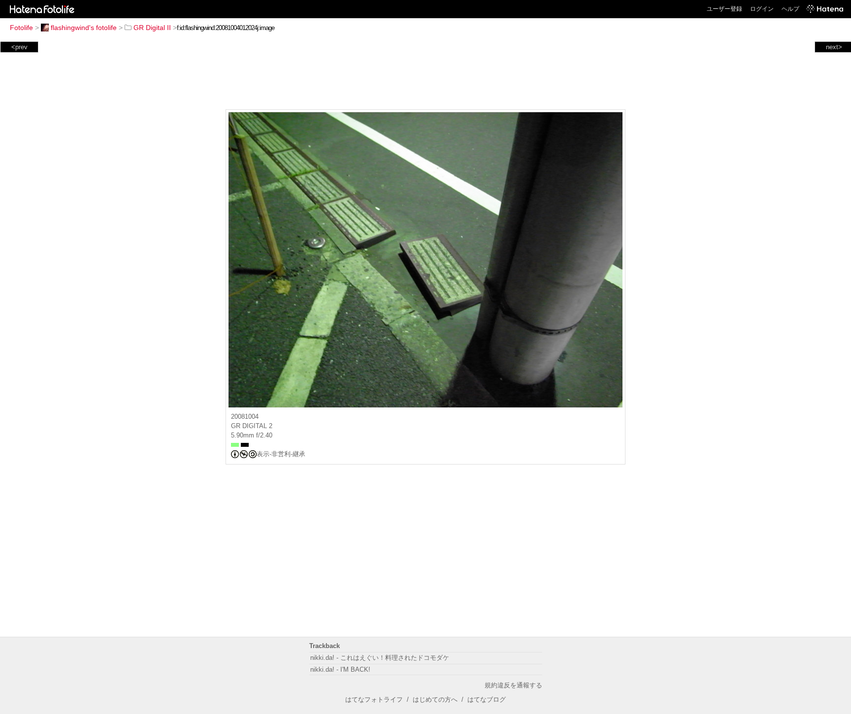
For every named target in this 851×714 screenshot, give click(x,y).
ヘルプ (790, 8)
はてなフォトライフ (374, 699)
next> (834, 47)
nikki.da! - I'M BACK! (340, 669)
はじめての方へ (435, 699)
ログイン (762, 8)
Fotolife (21, 27)
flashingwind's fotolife (84, 27)
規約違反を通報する (513, 685)
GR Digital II (152, 27)
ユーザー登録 (724, 8)
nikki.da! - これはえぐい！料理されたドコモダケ (379, 657)
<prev (19, 47)
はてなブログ (486, 699)
